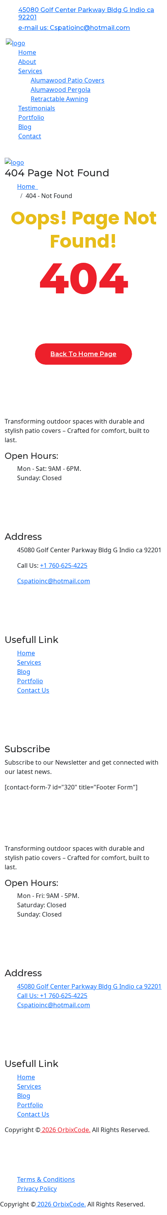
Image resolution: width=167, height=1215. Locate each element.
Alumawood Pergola (60, 89)
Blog (24, 126)
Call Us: (28, 995)
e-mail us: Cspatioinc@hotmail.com (74, 27)
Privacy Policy (37, 1188)
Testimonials (36, 108)
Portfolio (31, 117)
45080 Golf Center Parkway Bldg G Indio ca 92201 (89, 986)
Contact (29, 136)
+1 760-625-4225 (63, 565)
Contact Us (33, 690)
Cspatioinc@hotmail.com (53, 581)
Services (29, 662)
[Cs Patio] (15, 42)
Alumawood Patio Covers (67, 80)
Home (27, 52)
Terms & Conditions (46, 1179)
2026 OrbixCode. (65, 1129)
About (27, 61)
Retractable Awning (59, 99)
